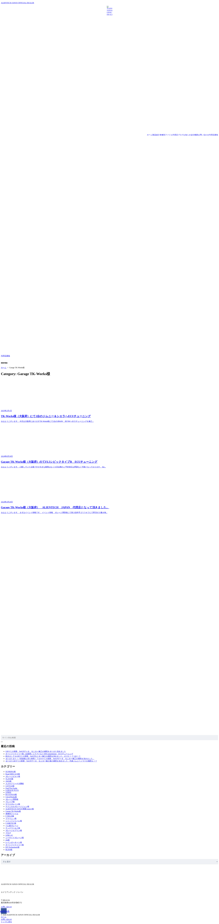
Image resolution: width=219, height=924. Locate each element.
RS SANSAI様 (11, 794)
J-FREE (8, 792)
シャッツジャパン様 (13, 821)
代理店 (175, 135)
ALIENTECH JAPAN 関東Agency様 (19, 809)
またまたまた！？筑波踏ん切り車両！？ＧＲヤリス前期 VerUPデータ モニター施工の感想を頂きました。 (49, 759)
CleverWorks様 (11, 797)
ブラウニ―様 (10, 818)
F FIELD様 (9, 816)
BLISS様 (8, 850)
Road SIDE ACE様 (12, 774)
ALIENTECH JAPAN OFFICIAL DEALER (17, 3)
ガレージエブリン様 (13, 830)
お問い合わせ (203, 135)
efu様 (7, 840)
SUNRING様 (10, 772)
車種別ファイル (166, 135)
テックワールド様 (12, 828)
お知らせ (187, 135)
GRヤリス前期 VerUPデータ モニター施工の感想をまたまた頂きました (35, 751)
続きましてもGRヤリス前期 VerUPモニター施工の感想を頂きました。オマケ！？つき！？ (43, 756)
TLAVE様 (9, 779)
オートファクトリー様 (14, 845)
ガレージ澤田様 (11, 799)
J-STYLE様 (9, 786)
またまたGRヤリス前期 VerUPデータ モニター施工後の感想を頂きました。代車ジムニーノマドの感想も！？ (51, 761)
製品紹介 (156, 135)
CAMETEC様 (10, 823)
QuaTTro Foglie (11, 788)
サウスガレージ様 (12, 804)
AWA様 (8, 781)
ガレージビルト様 (12, 776)
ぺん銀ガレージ (11, 826)
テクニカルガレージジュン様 (17, 806)
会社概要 (194, 135)
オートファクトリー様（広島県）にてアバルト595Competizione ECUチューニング (39, 754)
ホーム (149, 135)
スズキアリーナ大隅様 (14, 784)
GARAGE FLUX (12, 790)
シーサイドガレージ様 (14, 838)
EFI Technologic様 (12, 847)
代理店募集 (213, 135)
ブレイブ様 (10, 802)
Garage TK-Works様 (13, 811)
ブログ (180, 135)
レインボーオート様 (13, 842)
